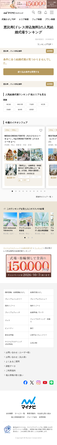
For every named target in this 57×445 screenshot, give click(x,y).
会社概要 (9, 413)
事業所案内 (31, 413)
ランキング (38, 248)
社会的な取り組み (44, 413)
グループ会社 (32, 417)
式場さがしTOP (8, 19)
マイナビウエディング (11, 248)
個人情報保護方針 (18, 417)
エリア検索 (24, 19)
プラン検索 (50, 19)
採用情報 (42, 417)
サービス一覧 (20, 413)
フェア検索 (37, 19)
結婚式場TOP (27, 248)
